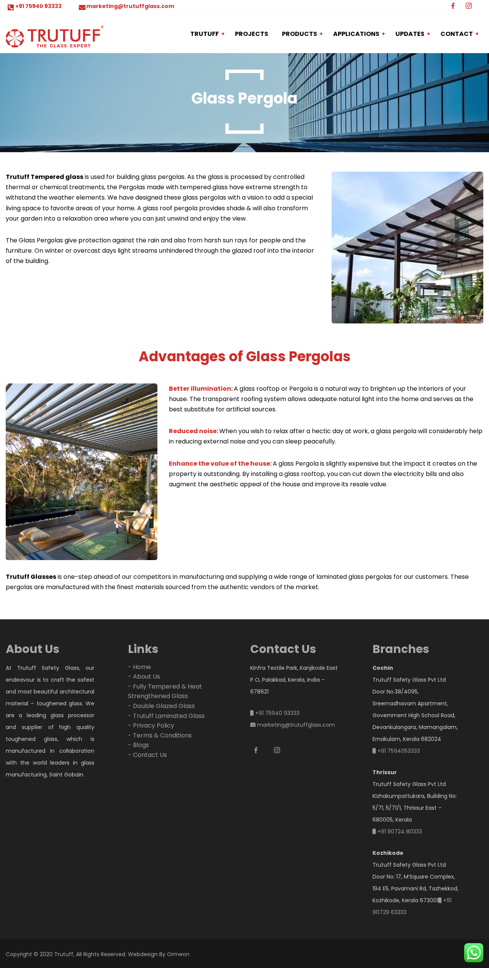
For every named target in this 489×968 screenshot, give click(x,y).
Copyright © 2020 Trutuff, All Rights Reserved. (66, 954)
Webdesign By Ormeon (158, 954)
